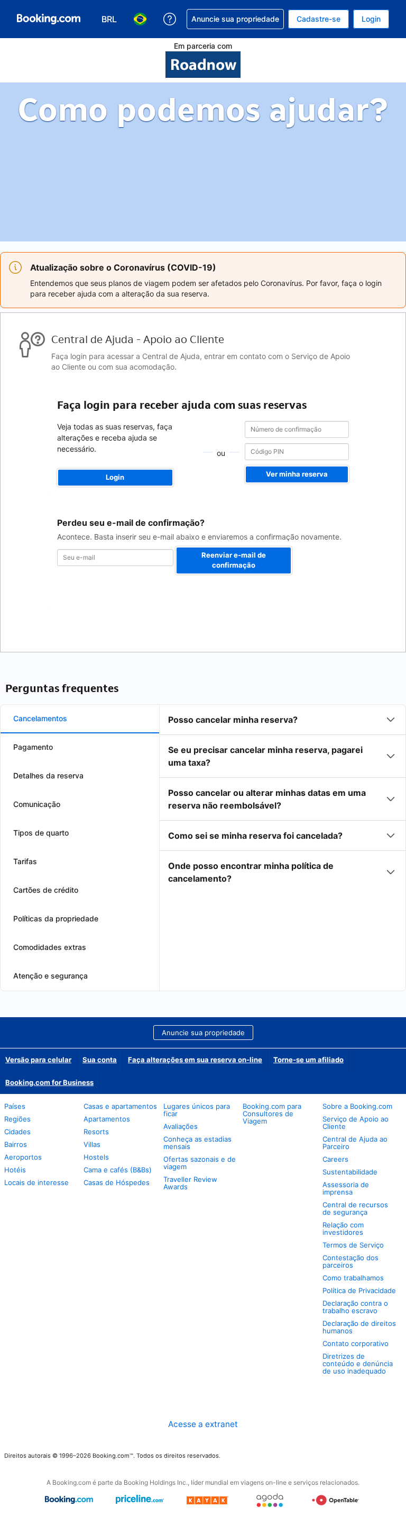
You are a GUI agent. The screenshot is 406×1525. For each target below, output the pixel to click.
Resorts (96, 1131)
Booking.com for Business (49, 1082)
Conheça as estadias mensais (197, 1143)
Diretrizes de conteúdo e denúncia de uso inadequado (357, 1363)
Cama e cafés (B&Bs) (118, 1169)
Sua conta (99, 1059)
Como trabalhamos (353, 1277)
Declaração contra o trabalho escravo (355, 1307)
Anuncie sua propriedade (203, 1032)
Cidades (17, 1131)
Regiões (17, 1119)
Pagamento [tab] (33, 746)
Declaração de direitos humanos (359, 1327)
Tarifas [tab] (25, 861)
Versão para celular (38, 1059)
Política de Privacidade (359, 1290)
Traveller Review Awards (190, 1183)
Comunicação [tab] (36, 804)
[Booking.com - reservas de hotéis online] (48, 19)
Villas (92, 1144)
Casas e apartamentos (120, 1106)
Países (14, 1106)
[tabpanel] (282, 799)
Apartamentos (107, 1119)
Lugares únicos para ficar (196, 1110)
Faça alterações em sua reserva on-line (195, 1059)
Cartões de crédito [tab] (45, 889)
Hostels (96, 1157)
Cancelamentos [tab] (40, 718)
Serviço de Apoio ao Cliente (355, 1123)
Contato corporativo (355, 1343)
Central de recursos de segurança (355, 1208)
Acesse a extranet (203, 1424)
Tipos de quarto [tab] (41, 832)
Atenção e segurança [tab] (50, 975)
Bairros (15, 1144)
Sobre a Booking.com (357, 1106)
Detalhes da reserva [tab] (48, 775)
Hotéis (15, 1169)
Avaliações (180, 1126)
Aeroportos (23, 1157)
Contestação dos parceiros (350, 1261)
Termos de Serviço (353, 1245)
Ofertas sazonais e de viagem (199, 1163)
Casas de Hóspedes (117, 1182)
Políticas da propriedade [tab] (55, 918)
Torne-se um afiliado (308, 1059)
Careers (335, 1159)
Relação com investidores (343, 1228)
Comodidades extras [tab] (49, 947)
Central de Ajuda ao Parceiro (354, 1143)
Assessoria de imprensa (345, 1188)
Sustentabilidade (349, 1172)
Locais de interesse (36, 1182)
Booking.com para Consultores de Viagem (272, 1113)
